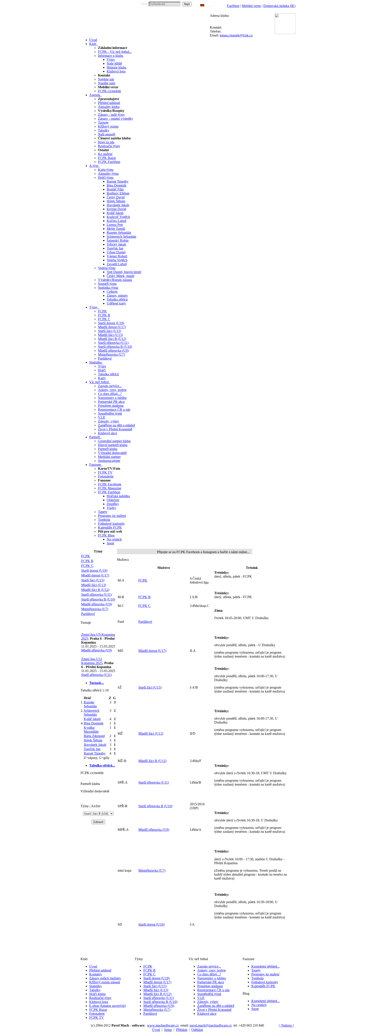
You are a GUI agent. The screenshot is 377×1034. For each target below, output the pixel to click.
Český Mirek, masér (120, 276)
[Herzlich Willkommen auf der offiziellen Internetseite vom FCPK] (202, 6)
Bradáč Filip (115, 189)
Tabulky (103, 130)
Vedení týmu (106, 268)
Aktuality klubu (109, 107)
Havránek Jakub (118, 205)
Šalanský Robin (118, 240)
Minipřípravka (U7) (111, 354)
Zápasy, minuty (117, 295)
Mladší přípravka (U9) (113, 350)
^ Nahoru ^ (286, 1025)
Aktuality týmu (108, 173)
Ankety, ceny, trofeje (112, 390)
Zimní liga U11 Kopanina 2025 (92, 661)
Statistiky (95, 986)
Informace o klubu (110, 55)
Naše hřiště (114, 63)
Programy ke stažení (112, 516)
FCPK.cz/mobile (109, 91)
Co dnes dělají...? (110, 394)
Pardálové (105, 358)
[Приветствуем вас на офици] (209, 6)
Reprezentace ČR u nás (114, 409)
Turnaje (103, 122)
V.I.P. (101, 417)
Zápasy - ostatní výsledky (115, 118)
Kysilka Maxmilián (91, 729)
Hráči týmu (105, 177)
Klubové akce (107, 433)
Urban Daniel (116, 252)
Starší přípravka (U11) (113, 343)
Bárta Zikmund (94, 736)
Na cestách (114, 539)
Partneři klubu (107, 449)
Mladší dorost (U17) (112, 327)
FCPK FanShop (109, 162)
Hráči (102, 370)
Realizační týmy (109, 146)
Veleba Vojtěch (117, 260)
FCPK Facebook (109, 484)
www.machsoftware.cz (163, 1025)
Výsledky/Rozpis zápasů (115, 280)
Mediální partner (109, 457)
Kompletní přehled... (265, 966)
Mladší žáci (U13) (110, 335)
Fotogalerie (105, 476)
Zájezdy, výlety (108, 421)
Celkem (112, 291)
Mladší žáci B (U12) (112, 339)
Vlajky (111, 508)
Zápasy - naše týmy (111, 114)
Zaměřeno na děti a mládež (116, 425)
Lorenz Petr (115, 225)
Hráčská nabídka (118, 496)
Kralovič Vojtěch (118, 217)
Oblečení (113, 500)
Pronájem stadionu (110, 405)
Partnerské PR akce (111, 402)
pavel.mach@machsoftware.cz (211, 1025)
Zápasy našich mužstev (105, 978)
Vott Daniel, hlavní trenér (124, 272)
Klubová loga (116, 71)
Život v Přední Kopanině (115, 429)
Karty (102, 378)
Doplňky (113, 504)
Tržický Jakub (116, 244)
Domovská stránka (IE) (279, 6)
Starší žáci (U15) (109, 331)
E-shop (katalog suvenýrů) (107, 1006)
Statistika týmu (108, 287)
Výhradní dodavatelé (112, 453)
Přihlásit (181, 1030)
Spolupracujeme (109, 460)
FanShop (233, 6)
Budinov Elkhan (118, 193)
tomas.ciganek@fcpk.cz (236, 35)
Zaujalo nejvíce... (110, 386)
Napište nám (106, 83)
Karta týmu (105, 169)
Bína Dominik (116, 185)
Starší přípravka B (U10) (115, 346)
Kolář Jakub (115, 213)
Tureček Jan (115, 248)
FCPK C (104, 319)
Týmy (111, 59)
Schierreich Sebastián (121, 236)
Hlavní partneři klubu (112, 445)
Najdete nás (106, 79)
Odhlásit (197, 1030)
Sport (110, 543)
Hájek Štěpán (116, 201)
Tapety (102, 512)
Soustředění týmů (110, 413)
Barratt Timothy (118, 181)
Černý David (116, 197)
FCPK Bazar (107, 158)
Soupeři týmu (107, 284)
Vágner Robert (117, 256)
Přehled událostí (109, 103)
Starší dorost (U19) (111, 323)
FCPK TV (105, 472)
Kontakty (95, 974)
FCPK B (104, 315)
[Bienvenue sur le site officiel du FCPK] (205, 6)
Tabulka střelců (117, 299)
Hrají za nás (106, 142)
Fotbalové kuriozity (111, 523)
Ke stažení (105, 154)
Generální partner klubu (114, 441)
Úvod (93, 966)
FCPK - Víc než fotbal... (115, 52)
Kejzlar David (116, 209)
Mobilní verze (251, 6)
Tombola (104, 519)
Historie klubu (116, 67)
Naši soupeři (106, 134)
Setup (168, 1030)
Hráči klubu (97, 994)
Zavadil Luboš (117, 264)
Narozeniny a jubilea (112, 398)
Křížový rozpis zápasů (104, 982)
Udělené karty (116, 303)
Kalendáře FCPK (110, 527)
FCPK (102, 311)
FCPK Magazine (109, 488)
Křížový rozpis (108, 126)
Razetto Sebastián (119, 232)
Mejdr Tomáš (116, 228)
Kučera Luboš (116, 221)
